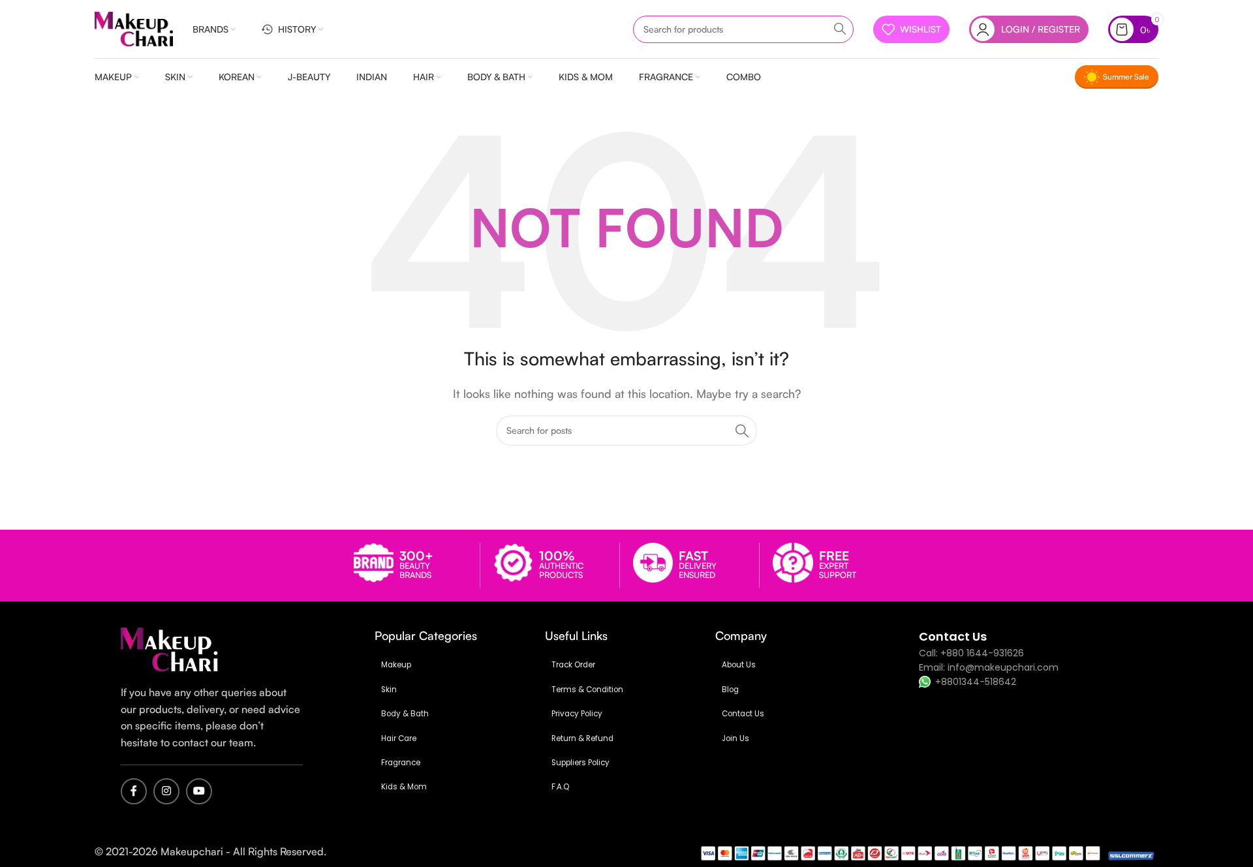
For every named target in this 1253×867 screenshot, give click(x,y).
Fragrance (400, 762)
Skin (389, 689)
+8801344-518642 (975, 681)
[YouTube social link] (199, 791)
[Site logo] (134, 28)
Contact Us (743, 713)
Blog (730, 689)
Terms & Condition (587, 689)
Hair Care (398, 738)
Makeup (396, 665)
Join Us (735, 738)
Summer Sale (1126, 77)
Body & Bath (405, 713)
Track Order (573, 665)
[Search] (840, 29)
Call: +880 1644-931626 (971, 653)
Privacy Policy (576, 713)
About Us (739, 665)
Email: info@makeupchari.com (989, 667)
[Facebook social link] (134, 791)
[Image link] (170, 649)
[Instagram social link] (166, 791)
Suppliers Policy (580, 762)
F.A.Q (560, 787)
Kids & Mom (404, 787)
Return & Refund (582, 738)
